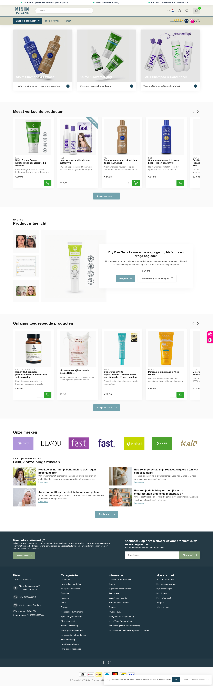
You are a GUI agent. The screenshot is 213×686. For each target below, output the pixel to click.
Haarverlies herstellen (71, 584)
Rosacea (65, 593)
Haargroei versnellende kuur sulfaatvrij (75, 161)
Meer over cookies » (200, 679)
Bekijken (123, 278)
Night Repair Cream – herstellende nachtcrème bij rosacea (30, 163)
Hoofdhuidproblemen (70, 644)
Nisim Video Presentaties (120, 621)
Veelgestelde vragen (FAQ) (121, 616)
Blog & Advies (52, 20)
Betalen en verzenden (119, 602)
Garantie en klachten (118, 598)
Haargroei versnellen (70, 588)
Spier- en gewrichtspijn (71, 616)
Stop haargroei (68, 621)
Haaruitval (65, 579)
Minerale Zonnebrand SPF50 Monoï (163, 373)
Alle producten (163, 607)
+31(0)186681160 (27, 597)
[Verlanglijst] (186, 11)
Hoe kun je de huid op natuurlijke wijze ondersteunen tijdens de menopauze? (158, 492)
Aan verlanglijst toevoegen (155, 278)
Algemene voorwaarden (120, 588)
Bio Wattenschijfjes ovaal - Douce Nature (74, 371)
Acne (63, 602)
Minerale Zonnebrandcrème (73, 635)
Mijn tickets (161, 593)
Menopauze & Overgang (72, 611)
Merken (67, 20)
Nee (186, 679)
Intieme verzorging (69, 625)
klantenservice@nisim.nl (30, 605)
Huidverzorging (68, 639)
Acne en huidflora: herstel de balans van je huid (69, 492)
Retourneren (114, 593)
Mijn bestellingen (164, 588)
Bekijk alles (104, 514)
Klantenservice (24, 555)
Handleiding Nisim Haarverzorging (124, 625)
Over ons (113, 584)
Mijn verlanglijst (163, 598)
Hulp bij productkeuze (71, 649)
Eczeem (64, 607)
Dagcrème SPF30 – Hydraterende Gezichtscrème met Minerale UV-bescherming (120, 374)
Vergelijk (160, 602)
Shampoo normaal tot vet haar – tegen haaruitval (122, 161)
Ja (176, 679)
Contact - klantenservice (120, 579)
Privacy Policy (115, 611)
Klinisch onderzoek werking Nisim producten (129, 630)
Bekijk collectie (104, 196)
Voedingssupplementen (72, 630)
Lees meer (43, 482)
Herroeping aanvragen (166, 584)
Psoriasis (65, 598)
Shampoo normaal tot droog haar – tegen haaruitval (164, 161)
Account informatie (165, 579)
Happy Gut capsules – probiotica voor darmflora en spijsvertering (31, 374)
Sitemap (112, 607)
